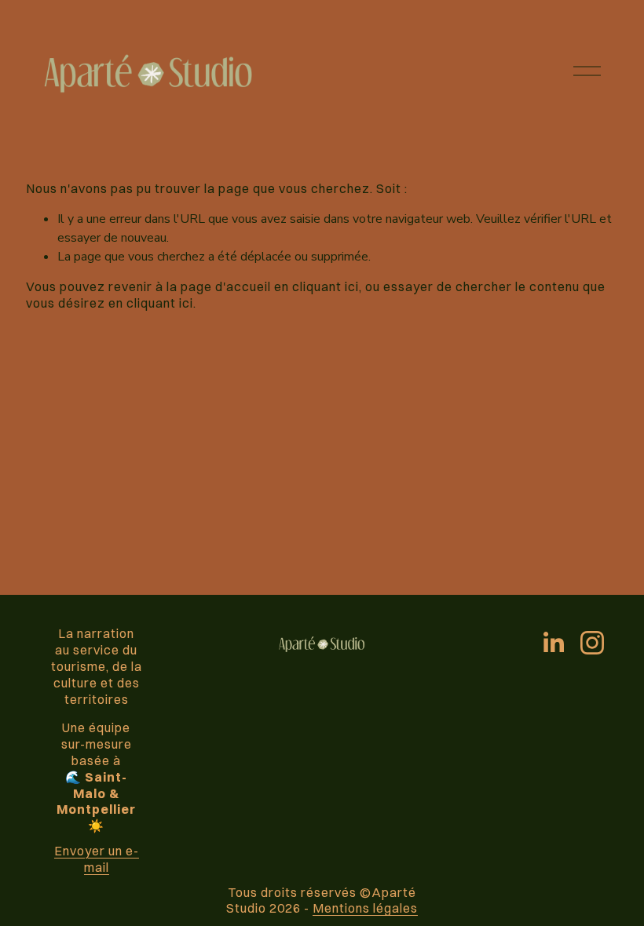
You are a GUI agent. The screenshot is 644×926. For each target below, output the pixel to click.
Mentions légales (365, 908)
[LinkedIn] (552, 642)
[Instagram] (592, 642)
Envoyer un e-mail (96, 859)
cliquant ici (325, 286)
